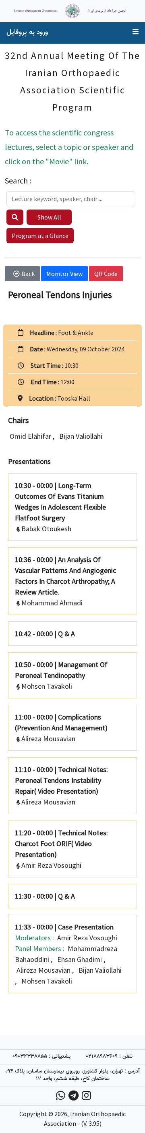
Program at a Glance (40, 236)
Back (28, 274)
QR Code (106, 274)
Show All (49, 217)
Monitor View (64, 274)
